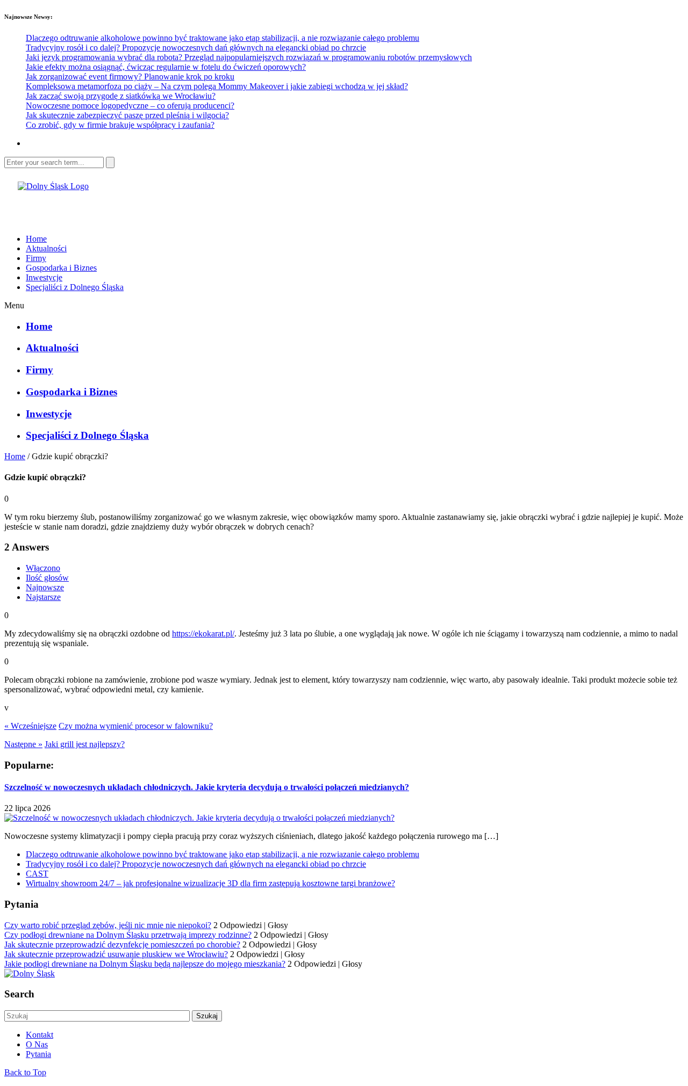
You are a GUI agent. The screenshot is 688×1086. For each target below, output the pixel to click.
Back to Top (25, 1072)
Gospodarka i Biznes (61, 267)
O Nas (37, 1044)
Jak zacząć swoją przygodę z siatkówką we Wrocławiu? (121, 95)
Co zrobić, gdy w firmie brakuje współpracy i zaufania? (120, 124)
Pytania (38, 1054)
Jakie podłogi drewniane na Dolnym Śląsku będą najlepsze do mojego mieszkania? (144, 963)
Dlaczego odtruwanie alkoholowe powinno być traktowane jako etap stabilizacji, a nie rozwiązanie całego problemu (222, 37)
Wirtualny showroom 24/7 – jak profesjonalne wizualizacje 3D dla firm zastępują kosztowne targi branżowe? (210, 883)
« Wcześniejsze (30, 725)
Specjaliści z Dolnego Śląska (75, 287)
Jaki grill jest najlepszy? (85, 744)
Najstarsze (43, 597)
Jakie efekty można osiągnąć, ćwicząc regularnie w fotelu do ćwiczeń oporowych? (166, 66)
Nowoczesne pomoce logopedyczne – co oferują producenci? (130, 105)
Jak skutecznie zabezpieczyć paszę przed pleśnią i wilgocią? (127, 115)
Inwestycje (44, 277)
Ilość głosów (47, 577)
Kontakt (39, 1034)
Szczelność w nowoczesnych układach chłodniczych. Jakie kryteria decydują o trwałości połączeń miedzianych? (206, 787)
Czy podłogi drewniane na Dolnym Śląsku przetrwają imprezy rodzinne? (128, 934)
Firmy (36, 258)
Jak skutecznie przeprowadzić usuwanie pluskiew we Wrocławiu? (116, 954)
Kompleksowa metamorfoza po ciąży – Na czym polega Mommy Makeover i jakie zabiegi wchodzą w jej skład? (217, 86)
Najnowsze (45, 587)
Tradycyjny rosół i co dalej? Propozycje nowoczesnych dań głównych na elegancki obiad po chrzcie (196, 47)
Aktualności (46, 248)
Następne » (23, 744)
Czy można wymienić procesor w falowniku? (136, 725)
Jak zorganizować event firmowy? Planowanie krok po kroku (130, 76)
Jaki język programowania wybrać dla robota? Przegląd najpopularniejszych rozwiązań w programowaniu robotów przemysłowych (249, 57)
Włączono (43, 568)
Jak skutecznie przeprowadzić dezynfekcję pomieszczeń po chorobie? (122, 944)
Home (36, 238)
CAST (37, 873)
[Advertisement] (130, 207)
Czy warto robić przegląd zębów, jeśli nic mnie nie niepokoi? (107, 925)
